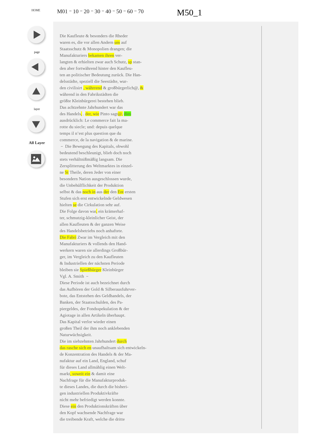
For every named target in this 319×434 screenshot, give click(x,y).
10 (76, 11)
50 (119, 11)
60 (130, 11)
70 (141, 11)
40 (108, 11)
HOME (35, 10)
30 (97, 11)
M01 (62, 11)
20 (86, 11)
